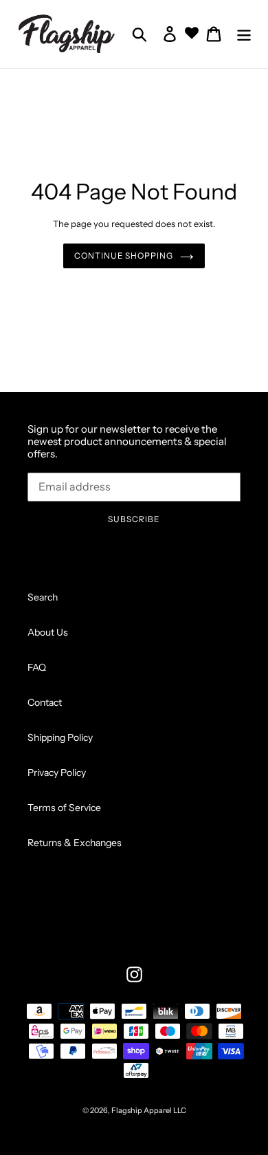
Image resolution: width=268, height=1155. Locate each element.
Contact (44, 702)
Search (42, 597)
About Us (47, 632)
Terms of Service (64, 807)
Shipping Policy (60, 737)
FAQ (36, 667)
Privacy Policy (56, 772)
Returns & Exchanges (74, 842)
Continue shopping (123, 255)
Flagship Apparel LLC (148, 1110)
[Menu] (244, 34)
